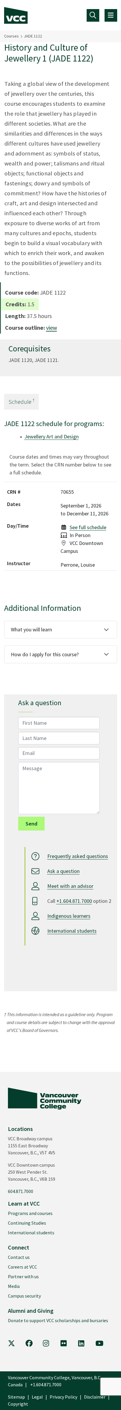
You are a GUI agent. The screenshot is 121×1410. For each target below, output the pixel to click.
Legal (37, 1397)
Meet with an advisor (70, 886)
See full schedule (88, 527)
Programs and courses (30, 1213)
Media (14, 1286)
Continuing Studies (27, 1223)
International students (72, 931)
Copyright (18, 1404)
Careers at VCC (22, 1267)
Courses (11, 36)
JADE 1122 (33, 36)
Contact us (19, 1257)
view (51, 327)
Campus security (24, 1296)
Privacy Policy (63, 1397)
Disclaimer (94, 1397)
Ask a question (63, 871)
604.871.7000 (20, 1191)
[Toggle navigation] (93, 15)
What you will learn (31, 629)
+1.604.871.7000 (74, 901)
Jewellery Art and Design (51, 436)
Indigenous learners (68, 916)
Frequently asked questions (77, 856)
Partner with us (23, 1276)
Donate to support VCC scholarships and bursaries (58, 1320)
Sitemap (16, 1397)
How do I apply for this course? (45, 654)
